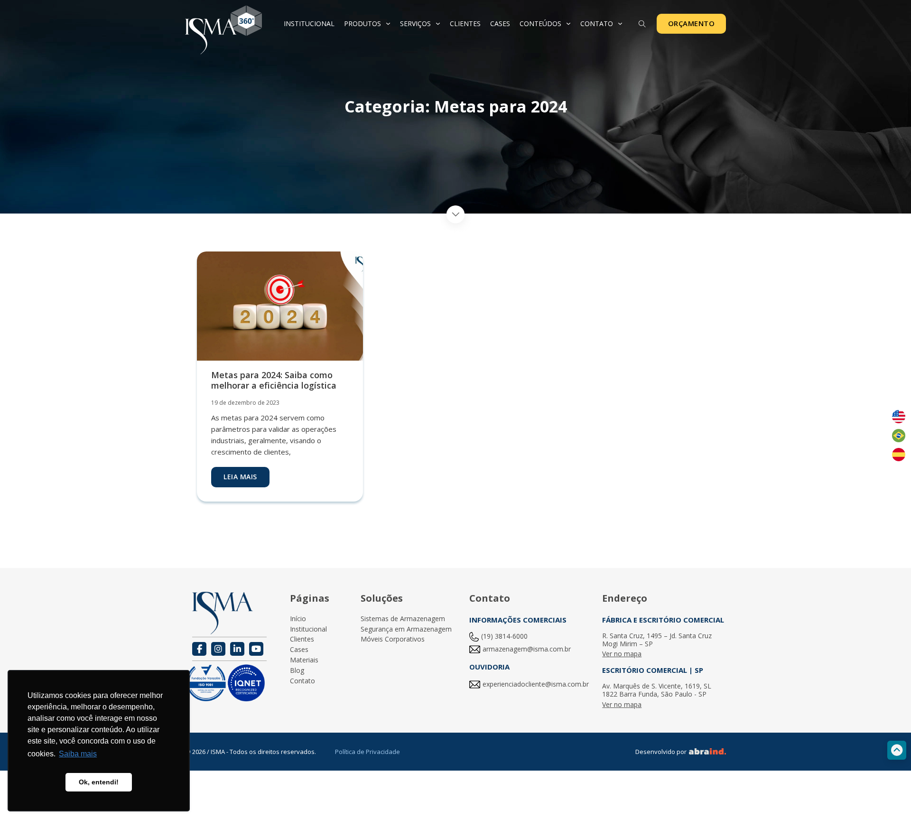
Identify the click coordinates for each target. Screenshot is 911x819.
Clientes (465, 23)
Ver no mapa (621, 654)
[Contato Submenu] (620, 23)
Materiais (304, 660)
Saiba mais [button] (78, 754)
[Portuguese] (898, 435)
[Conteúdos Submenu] (568, 23)
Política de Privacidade (367, 751)
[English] (898, 417)
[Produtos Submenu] (388, 23)
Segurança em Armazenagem (406, 629)
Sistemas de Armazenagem (403, 619)
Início (298, 619)
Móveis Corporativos (393, 639)
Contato (596, 23)
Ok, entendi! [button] (99, 782)
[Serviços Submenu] (438, 23)
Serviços (415, 23)
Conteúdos (540, 23)
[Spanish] (898, 454)
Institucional (309, 23)
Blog (297, 671)
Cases (500, 23)
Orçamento (691, 23)
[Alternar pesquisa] (642, 24)
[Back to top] (896, 750)
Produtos (362, 23)
